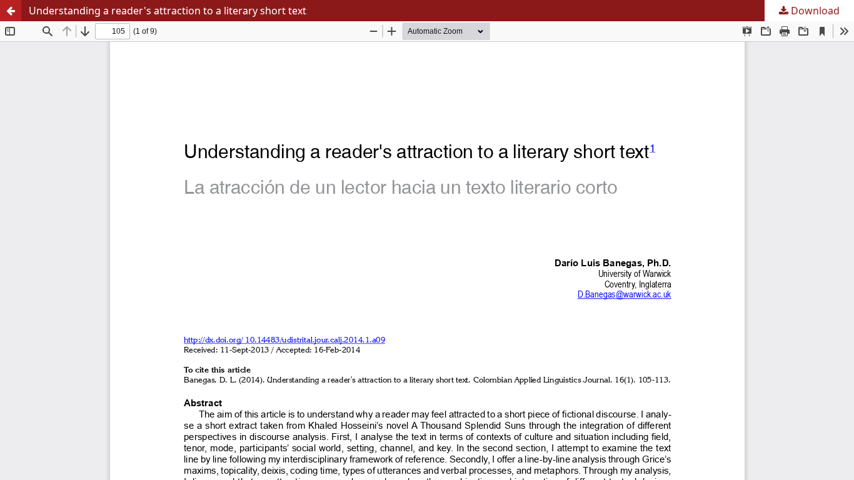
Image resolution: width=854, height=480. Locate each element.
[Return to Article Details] (10, 10)
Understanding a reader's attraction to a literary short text (167, 11)
